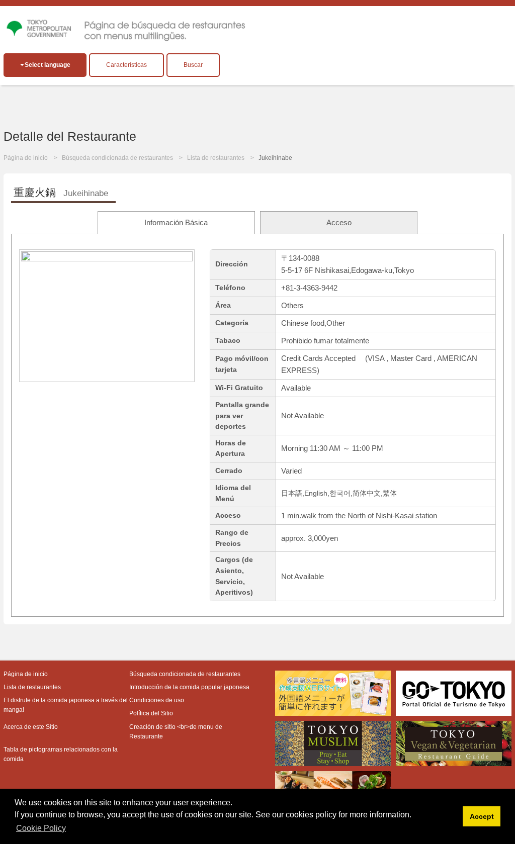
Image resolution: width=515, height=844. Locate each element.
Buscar (193, 64)
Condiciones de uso (156, 700)
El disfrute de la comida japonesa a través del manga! (66, 705)
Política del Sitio (151, 713)
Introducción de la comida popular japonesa (189, 687)
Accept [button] (482, 816)
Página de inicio (26, 157)
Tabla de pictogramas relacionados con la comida (61, 754)
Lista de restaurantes (215, 157)
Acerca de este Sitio (31, 726)
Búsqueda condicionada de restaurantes (117, 157)
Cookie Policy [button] (41, 828)
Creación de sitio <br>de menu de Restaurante (175, 731)
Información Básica (176, 222)
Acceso (339, 222)
